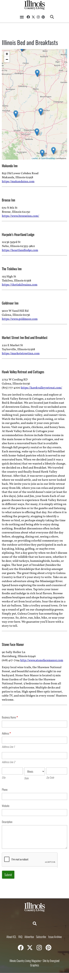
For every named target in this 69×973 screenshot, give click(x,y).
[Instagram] (38, 17)
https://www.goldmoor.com (20, 319)
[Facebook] (28, 17)
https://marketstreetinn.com (21, 353)
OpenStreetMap (48, 158)
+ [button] (7, 54)
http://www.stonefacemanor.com (41, 660)
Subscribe (41, 936)
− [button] (7, 59)
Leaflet (35, 158)
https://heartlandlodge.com (20, 250)
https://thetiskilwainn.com (19, 285)
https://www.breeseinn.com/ (20, 216)
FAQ (20, 936)
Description (7, 822)
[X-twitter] (33, 17)
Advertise (29, 936)
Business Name (10, 717)
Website (5, 806)
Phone (5, 789)
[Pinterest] (43, 17)
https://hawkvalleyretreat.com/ (41, 388)
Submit (8, 874)
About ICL (11, 936)
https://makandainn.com (18, 182)
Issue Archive (55, 936)
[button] (22, 17)
